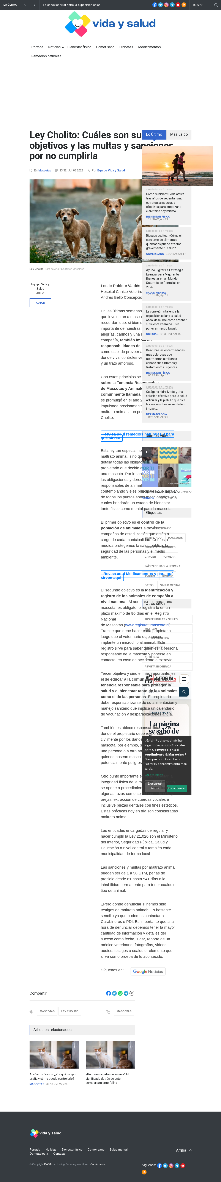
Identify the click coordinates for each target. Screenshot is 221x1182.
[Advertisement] (110, 93)
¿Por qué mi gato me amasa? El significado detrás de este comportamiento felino (107, 1078)
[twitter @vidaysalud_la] (160, 6)
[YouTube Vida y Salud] (178, 6)
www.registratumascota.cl (147, 625)
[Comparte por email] (131, 994)
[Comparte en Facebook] (108, 994)
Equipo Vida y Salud (111, 170)
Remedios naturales (46, 56)
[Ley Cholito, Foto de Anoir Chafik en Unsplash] (104, 221)
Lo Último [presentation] (154, 134)
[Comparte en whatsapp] (120, 994)
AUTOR (40, 302)
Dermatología (156, 414)
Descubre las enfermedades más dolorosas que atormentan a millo (90, 4)
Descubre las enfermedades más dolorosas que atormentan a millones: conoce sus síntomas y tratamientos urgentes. (165, 358)
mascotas (47, 1011)
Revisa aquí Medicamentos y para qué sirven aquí (137, 576)
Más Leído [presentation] (179, 134)
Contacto (59, 1153)
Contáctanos (97, 1164)
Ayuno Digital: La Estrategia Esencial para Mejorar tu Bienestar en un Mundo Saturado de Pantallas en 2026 (164, 278)
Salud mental (156, 292)
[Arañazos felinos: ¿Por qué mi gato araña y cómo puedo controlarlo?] (54, 1055)
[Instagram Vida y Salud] (166, 6)
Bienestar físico (79, 47)
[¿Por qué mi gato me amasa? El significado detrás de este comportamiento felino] (110, 1055)
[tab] (154, 136)
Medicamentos (149, 47)
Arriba (181, 1150)
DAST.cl (49, 1164)
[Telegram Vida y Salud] (172, 6)
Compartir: (38, 993)
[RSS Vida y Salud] (184, 6)
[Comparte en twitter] (114, 994)
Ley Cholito (69, 1011)
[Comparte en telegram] (126, 994)
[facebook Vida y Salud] (154, 6)
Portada (37, 47)
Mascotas (44, 170)
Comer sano (105, 47)
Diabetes (126, 47)
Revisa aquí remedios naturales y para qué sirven (137, 436)
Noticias (54, 47)
